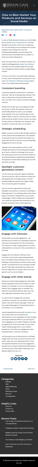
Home (7, 389)
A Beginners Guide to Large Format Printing (19, 428)
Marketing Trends (7, 30)
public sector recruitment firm (17, 42)
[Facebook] (3, 35)
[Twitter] (6, 35)
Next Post (32, 369)
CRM (6, 384)
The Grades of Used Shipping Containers (18, 440)
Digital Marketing (11, 387)
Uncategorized (10, 396)
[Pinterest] (10, 35)
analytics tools (31, 312)
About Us (8, 406)
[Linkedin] (14, 35)
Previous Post (7, 369)
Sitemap (19, 463)
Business (8, 382)
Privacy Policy (9, 411)
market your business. (27, 64)
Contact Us (9, 409)
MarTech (8, 394)
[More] (25, 358)
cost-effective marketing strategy (17, 81)
